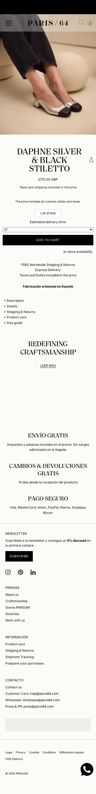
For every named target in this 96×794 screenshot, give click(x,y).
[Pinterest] (20, 572)
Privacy (21, 752)
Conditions (49, 752)
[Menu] (8, 23)
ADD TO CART (47, 240)
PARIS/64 (22, 773)
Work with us (15, 620)
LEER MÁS (48, 366)
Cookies (34, 752)
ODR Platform (14, 759)
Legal (8, 752)
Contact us (13, 687)
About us (11, 595)
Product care (16, 317)
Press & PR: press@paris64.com (29, 706)
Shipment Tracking (19, 657)
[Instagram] (8, 572)
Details (12, 306)
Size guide (14, 323)
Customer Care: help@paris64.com (32, 694)
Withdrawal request (71, 752)
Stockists (12, 614)
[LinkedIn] (33, 572)
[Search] (82, 23)
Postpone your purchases (24, 663)
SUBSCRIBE (19, 556)
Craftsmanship (16, 601)
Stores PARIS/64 (17, 607)
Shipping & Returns (21, 312)
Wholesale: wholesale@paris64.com (32, 700)
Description (15, 301)
